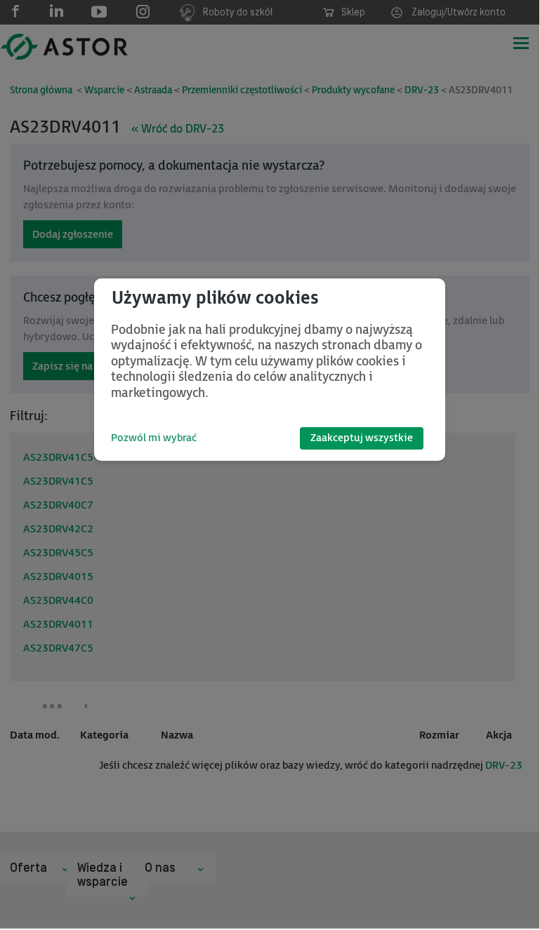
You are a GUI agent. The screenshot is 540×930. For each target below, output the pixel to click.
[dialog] (269, 369)
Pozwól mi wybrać (154, 438)
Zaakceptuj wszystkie (361, 438)
